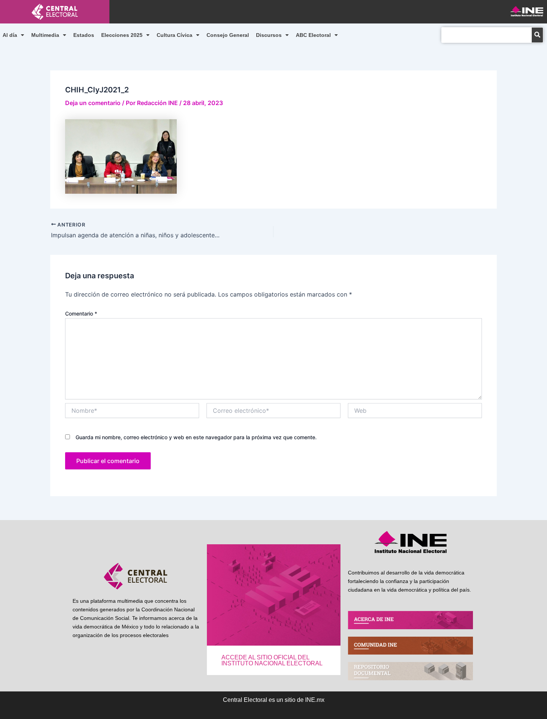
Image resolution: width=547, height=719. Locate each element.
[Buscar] (537, 35)
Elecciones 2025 (122, 35)
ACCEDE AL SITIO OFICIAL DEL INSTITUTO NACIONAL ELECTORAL (272, 660)
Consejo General (228, 35)
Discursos (269, 35)
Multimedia (45, 35)
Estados (83, 35)
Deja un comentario (93, 103)
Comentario (81, 313)
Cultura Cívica (174, 35)
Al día (10, 35)
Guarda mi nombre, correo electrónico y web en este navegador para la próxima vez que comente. (196, 437)
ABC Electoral (313, 35)
